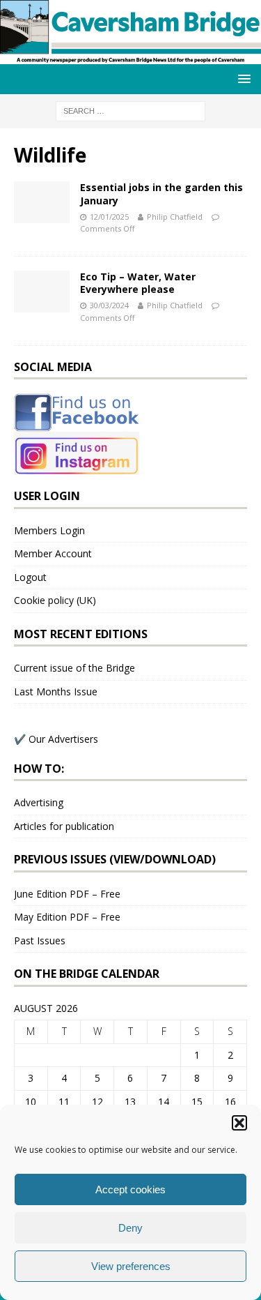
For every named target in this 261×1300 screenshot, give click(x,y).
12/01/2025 (109, 216)
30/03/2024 (109, 305)
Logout (30, 577)
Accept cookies (130, 1189)
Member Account (53, 553)
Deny (130, 1228)
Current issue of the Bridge (74, 667)
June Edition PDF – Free (67, 893)
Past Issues (39, 940)
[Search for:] (130, 109)
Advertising (38, 802)
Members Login (49, 530)
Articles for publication (64, 826)
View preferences (131, 1266)
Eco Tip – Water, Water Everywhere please (138, 283)
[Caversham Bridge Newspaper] (130, 56)
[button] (239, 1123)
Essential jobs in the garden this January (161, 193)
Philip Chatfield (175, 216)
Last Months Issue (55, 691)
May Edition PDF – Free (67, 916)
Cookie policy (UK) (55, 600)
